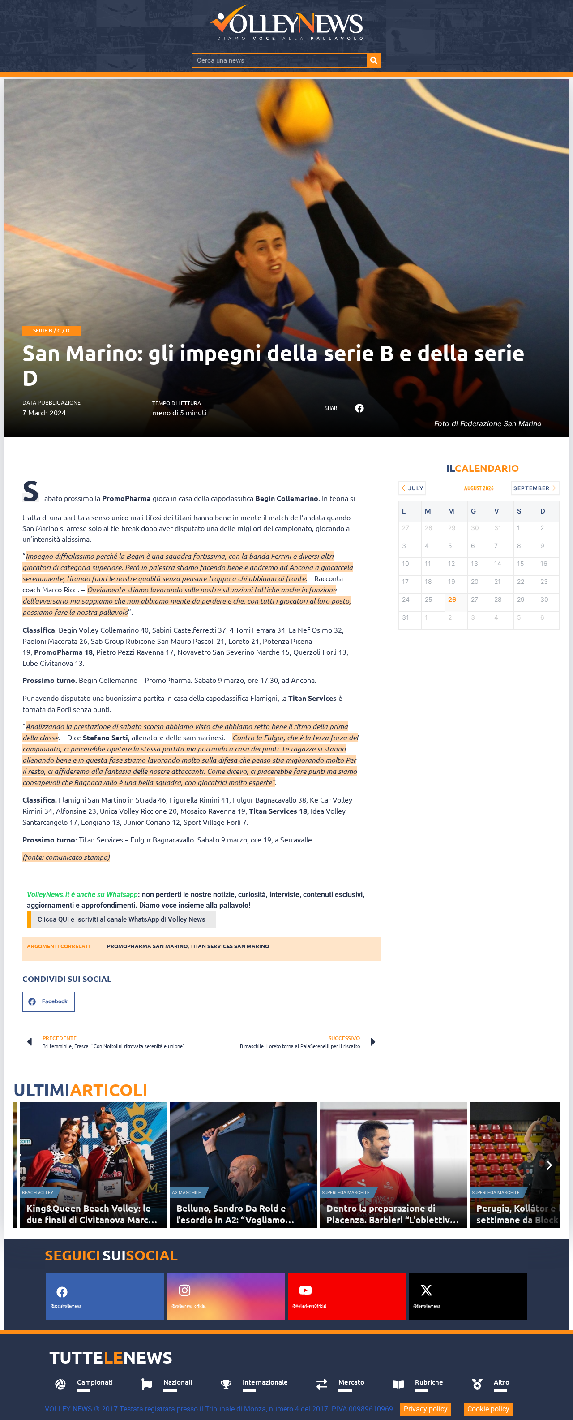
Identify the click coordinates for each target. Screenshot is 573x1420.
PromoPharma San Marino (147, 946)
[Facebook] (62, 1292)
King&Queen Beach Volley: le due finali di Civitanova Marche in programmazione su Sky (92, 1219)
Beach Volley (37, 1192)
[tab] (88, 1384)
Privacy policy (426, 1409)
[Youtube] (305, 1290)
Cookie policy (488, 1409)
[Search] (374, 60)
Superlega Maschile (346, 1192)
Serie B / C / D (51, 330)
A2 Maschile (186, 1192)
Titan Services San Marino (229, 946)
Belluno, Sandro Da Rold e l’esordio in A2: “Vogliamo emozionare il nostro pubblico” (242, 1219)
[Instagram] (184, 1290)
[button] (359, 408)
